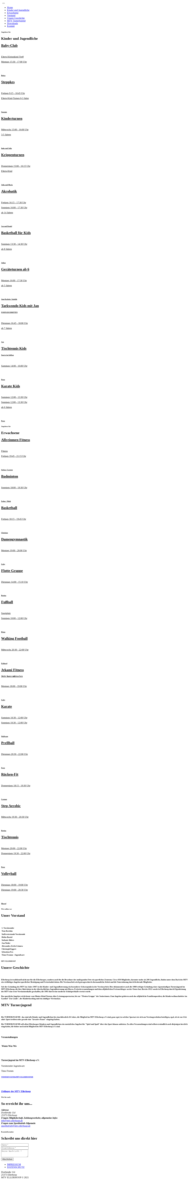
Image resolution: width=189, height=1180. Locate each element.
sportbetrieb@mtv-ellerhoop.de (15, 1126)
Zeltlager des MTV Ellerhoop (16, 1091)
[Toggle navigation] (3, 3)
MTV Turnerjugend (16, 20)
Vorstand (11, 15)
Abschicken (7, 1159)
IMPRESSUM (14, 1164)
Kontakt (11, 26)
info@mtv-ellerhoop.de (12, 1120)
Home (10, 7)
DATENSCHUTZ (16, 1167)
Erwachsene (12, 13)
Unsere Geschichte (16, 18)
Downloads (12, 23)
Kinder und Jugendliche (18, 10)
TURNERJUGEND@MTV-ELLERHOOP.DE (17, 1077)
